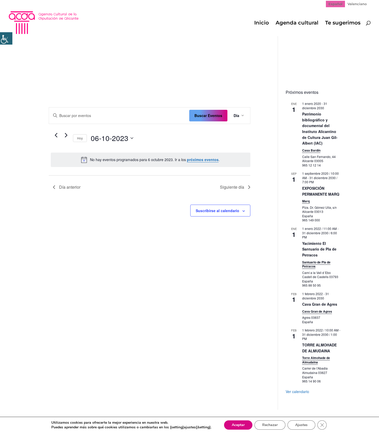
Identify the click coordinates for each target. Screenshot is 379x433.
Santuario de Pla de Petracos (316, 264)
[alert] (150, 160)
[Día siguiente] (66, 135)
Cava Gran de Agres (319, 304)
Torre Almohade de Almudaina (316, 359)
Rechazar (270, 424)
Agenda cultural (297, 23)
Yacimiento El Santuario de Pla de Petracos (319, 249)
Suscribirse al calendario (217, 210)
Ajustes (301, 424)
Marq (306, 201)
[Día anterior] (56, 135)
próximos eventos (203, 159)
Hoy (80, 138)
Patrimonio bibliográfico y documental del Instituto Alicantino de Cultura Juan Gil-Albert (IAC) (319, 128)
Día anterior (69, 187)
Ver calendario (297, 391)
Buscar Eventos (208, 115)
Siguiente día (232, 187)
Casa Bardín (311, 150)
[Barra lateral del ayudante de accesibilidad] (6, 38)
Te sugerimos (342, 23)
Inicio (261, 23)
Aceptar (238, 424)
